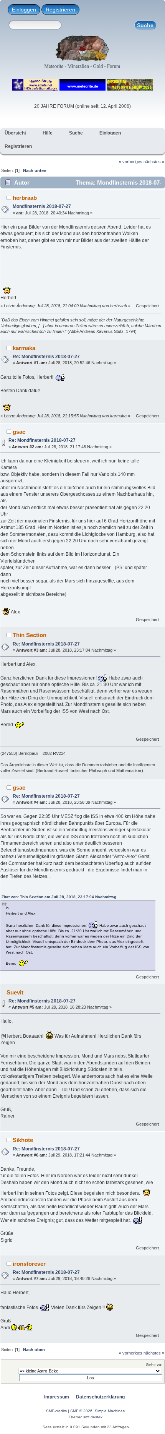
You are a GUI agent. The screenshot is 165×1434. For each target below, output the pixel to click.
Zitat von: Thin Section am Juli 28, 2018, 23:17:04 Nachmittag (59, 897)
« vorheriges (130, 161)
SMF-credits (56, 1411)
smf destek (92, 1417)
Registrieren (60, 9)
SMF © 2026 (81, 1411)
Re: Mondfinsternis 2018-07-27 (46, 356)
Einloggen (24, 9)
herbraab (25, 198)
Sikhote (23, 1140)
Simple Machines (110, 1411)
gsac (19, 431)
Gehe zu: (154, 1365)
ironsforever (29, 1263)
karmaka (24, 348)
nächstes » (154, 161)
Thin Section (29, 635)
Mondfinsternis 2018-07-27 (42, 206)
